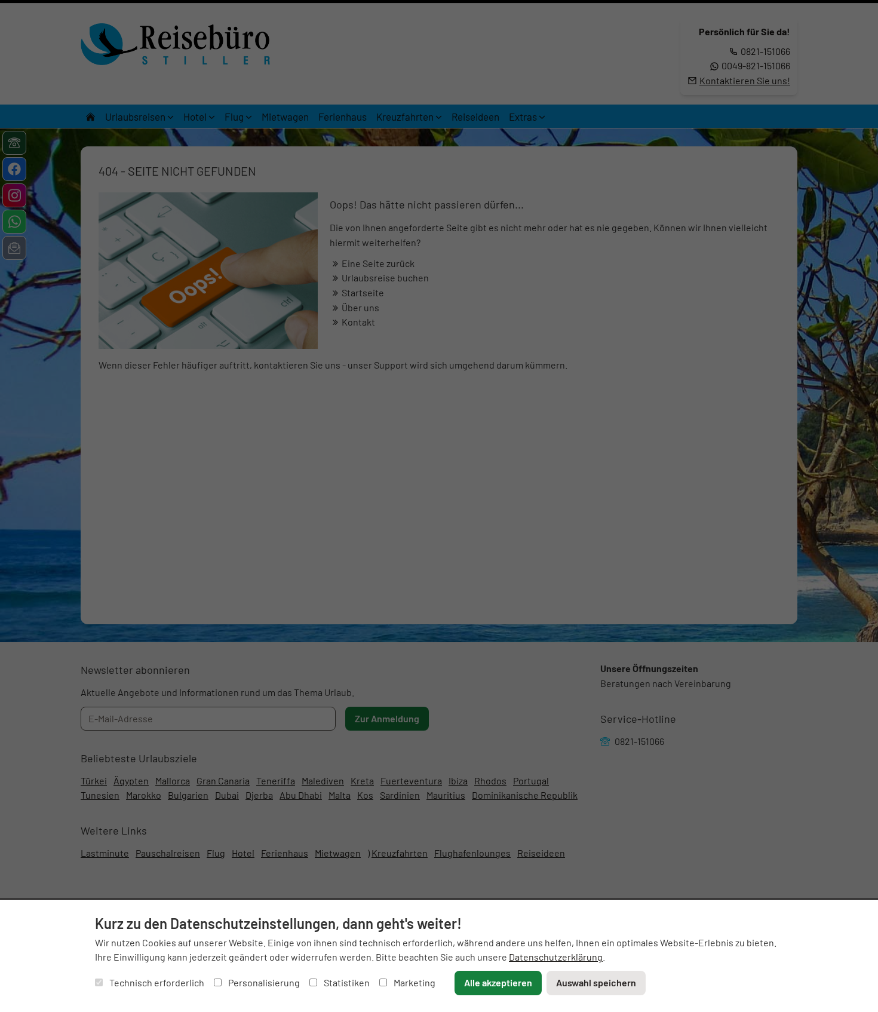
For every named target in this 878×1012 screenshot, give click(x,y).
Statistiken (346, 982)
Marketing (413, 982)
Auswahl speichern (596, 982)
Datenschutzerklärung (556, 956)
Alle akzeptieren (498, 982)
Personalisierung (263, 982)
